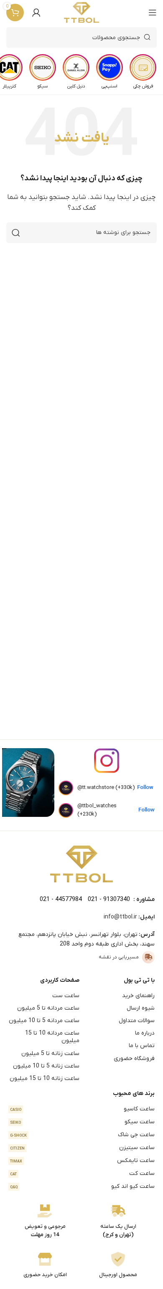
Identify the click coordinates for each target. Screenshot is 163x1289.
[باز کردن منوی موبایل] (152, 12)
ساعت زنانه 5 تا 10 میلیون (46, 1066)
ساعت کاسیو (82, 1109)
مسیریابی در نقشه (119, 957)
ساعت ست (65, 996)
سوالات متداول (137, 1021)
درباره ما (145, 1033)
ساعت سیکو (82, 1122)
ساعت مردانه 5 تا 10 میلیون (44, 1021)
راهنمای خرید (138, 996)
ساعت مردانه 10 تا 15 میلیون (52, 1037)
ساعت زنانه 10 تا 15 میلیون (44, 1078)
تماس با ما (142, 1046)
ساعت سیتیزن (82, 1148)
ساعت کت (82, 1173)
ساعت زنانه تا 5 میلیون (50, 1054)
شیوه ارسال (141, 1008)
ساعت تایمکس (82, 1161)
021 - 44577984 (61, 899)
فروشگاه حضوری (134, 1059)
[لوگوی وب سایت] (81, 12)
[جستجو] (15, 232)
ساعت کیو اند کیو (82, 1186)
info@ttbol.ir (120, 917)
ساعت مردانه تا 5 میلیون (48, 1008)
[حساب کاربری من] (36, 12)
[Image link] (81, 864)
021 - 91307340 (109, 899)
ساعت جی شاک (82, 1135)
